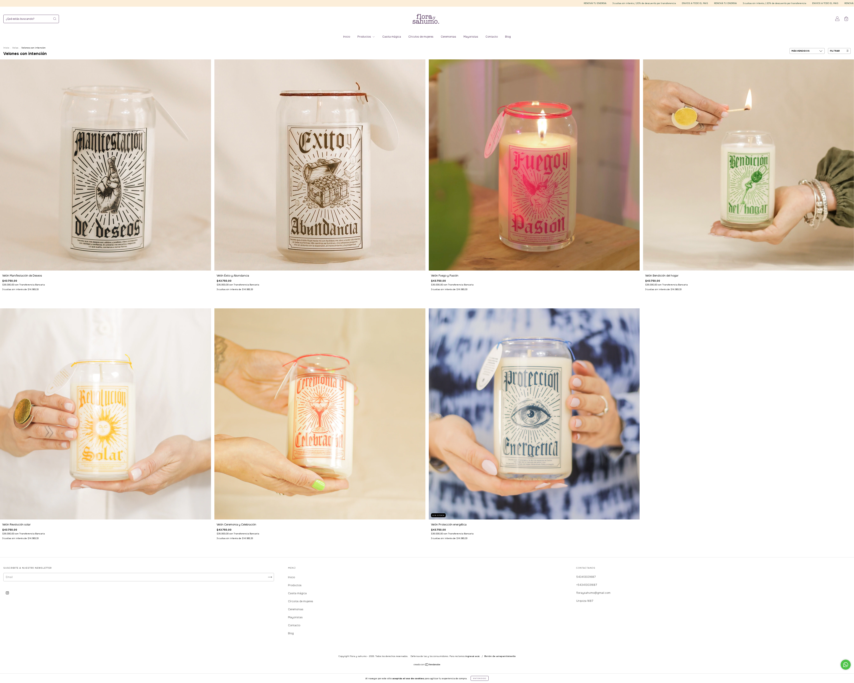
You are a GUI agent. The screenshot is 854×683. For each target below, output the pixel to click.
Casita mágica (391, 36)
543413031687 (586, 577)
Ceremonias (448, 36)
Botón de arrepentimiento (500, 656)
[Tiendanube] (427, 665)
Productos (364, 36)
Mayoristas (470, 36)
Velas (15, 47)
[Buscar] (54, 18)
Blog (508, 36)
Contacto (491, 36)
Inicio (346, 36)
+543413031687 (586, 585)
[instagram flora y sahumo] (7, 593)
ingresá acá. (472, 656)
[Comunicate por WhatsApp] (846, 665)
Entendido (479, 678)
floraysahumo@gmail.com (593, 593)
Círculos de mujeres (420, 36)
